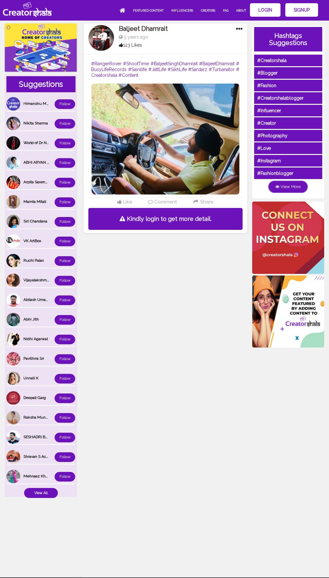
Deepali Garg (34, 397)
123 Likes (132, 45)
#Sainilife (137, 69)
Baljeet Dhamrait (143, 28)
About (241, 10)
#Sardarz (197, 69)
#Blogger (267, 73)
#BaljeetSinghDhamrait (174, 63)
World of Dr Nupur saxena (45, 142)
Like (127, 202)
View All (41, 493)
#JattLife (157, 69)
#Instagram (269, 160)
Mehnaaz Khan (36, 476)
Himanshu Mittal (38, 103)
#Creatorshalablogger (280, 98)
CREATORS (208, 10)
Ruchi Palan (33, 260)
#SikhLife (177, 69)
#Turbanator (222, 69)
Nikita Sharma (35, 123)
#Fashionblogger (275, 173)
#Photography (272, 135)
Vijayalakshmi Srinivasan (45, 280)
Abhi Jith (31, 319)
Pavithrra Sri (33, 358)
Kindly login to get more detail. (168, 218)
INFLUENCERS (182, 10)
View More (290, 186)
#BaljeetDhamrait (217, 63)
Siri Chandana (35, 221)
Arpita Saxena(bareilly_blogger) (50, 182)
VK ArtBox (32, 241)
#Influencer (269, 110)
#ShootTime (136, 63)
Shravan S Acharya (39, 456)
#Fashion (266, 85)
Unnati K (31, 378)
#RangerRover (106, 63)
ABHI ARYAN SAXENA (42, 162)
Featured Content (148, 10)
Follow (65, 104)
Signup (302, 10)
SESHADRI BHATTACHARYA (47, 437)
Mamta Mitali (34, 201)
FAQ (225, 10)
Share (206, 202)
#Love (264, 148)
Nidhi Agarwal (35, 339)
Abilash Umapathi (38, 299)
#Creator (266, 123)
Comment (165, 202)
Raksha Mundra (37, 417)
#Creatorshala (272, 60)
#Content (128, 75)
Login (265, 10)
